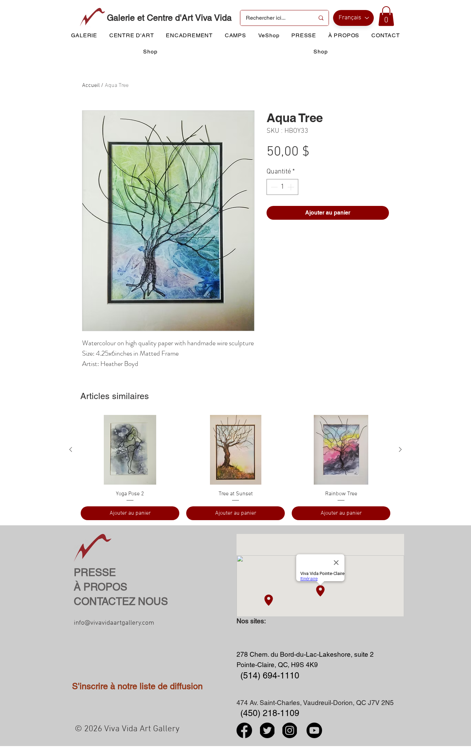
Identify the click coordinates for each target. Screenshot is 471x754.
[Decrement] (273, 187)
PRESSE (95, 572)
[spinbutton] (282, 187)
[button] (386, 16)
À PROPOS (100, 587)
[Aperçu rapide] (130, 450)
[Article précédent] (71, 449)
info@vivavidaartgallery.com (114, 623)
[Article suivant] (400, 449)
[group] (235, 467)
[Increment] (291, 187)
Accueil (91, 85)
